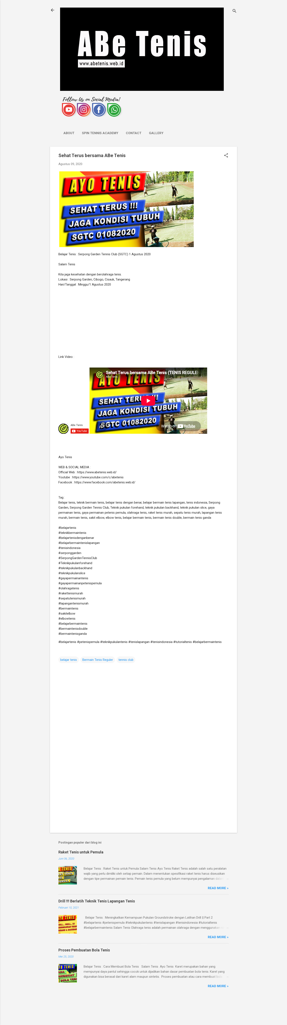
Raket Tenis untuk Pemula (80, 852)
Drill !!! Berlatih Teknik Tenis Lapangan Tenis (96, 901)
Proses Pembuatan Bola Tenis (84, 950)
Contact (133, 133)
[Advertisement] (143, 320)
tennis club (125, 660)
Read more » (218, 888)
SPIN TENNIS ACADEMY (100, 133)
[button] (226, 156)
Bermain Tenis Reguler (97, 660)
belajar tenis (68, 660)
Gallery (156, 133)
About (68, 133)
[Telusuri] (234, 11)
